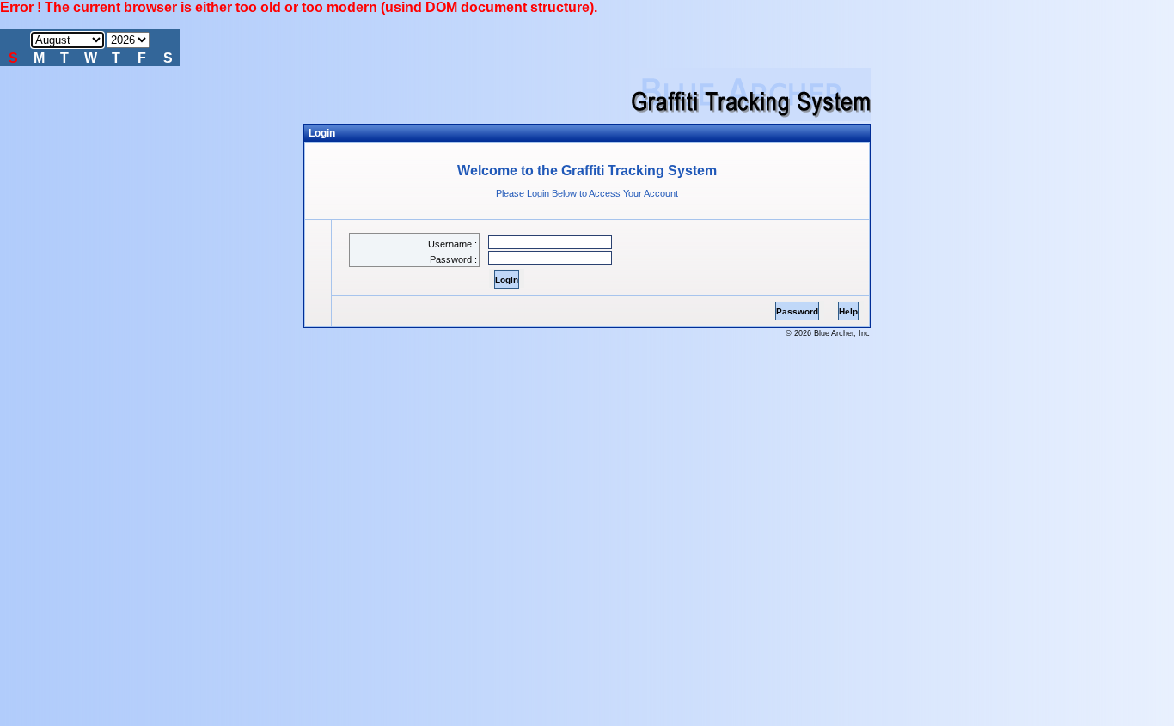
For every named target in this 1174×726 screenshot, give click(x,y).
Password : (453, 259)
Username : (452, 244)
